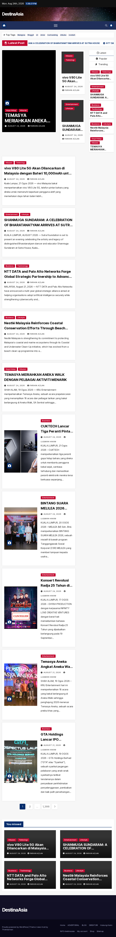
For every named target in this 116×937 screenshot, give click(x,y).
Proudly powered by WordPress (15, 927)
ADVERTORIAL (73, 925)
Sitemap (100, 931)
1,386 (46, 806)
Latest (103, 52)
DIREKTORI (93, 925)
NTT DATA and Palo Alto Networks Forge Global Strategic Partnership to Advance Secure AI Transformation (37, 276)
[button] (106, 25)
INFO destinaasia (67, 931)
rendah (72, 35)
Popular (102, 58)
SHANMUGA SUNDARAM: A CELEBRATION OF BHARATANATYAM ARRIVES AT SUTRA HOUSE (38, 225)
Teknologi (70, 60)
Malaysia (21, 35)
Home (62, 925)
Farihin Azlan (37, 126)
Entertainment (72, 104)
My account (82, 931)
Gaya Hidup (11, 110)
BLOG (84, 925)
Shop (92, 931)
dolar (42, 35)
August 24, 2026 (17, 126)
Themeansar (7, 929)
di (37, 35)
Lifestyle (69, 108)
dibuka (63, 35)
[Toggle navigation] (55, 25)
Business (96, 105)
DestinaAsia (12, 14)
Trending (103, 64)
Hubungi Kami (106, 925)
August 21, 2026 (52, 672)
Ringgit (31, 35)
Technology (97, 109)
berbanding (53, 35)
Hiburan (23, 110)
